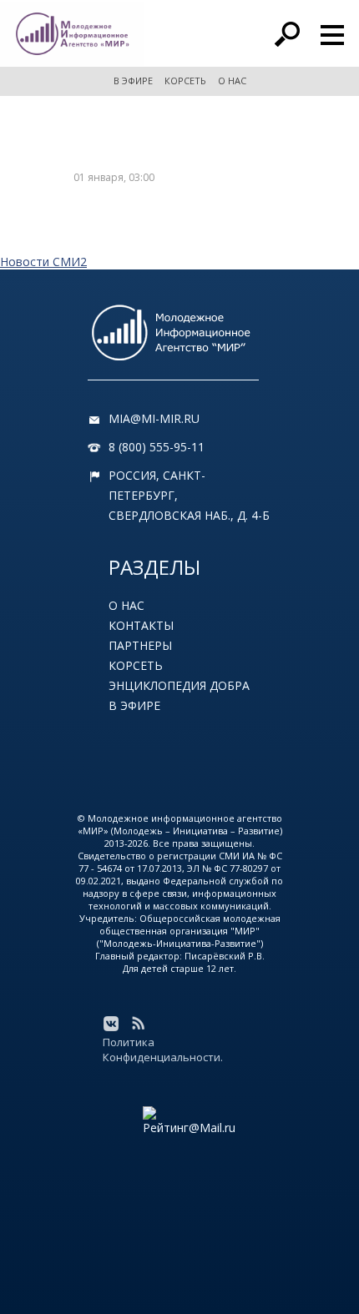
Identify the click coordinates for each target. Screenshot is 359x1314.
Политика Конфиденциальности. (163, 1050)
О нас (126, 605)
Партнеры (140, 645)
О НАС (232, 80)
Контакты (141, 625)
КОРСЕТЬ (185, 80)
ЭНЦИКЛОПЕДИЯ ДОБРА (179, 685)
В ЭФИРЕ (133, 80)
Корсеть (136, 665)
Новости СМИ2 (43, 261)
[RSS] (137, 1023)
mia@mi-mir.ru (154, 418)
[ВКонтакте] (111, 1023)
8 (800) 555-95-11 (157, 447)
